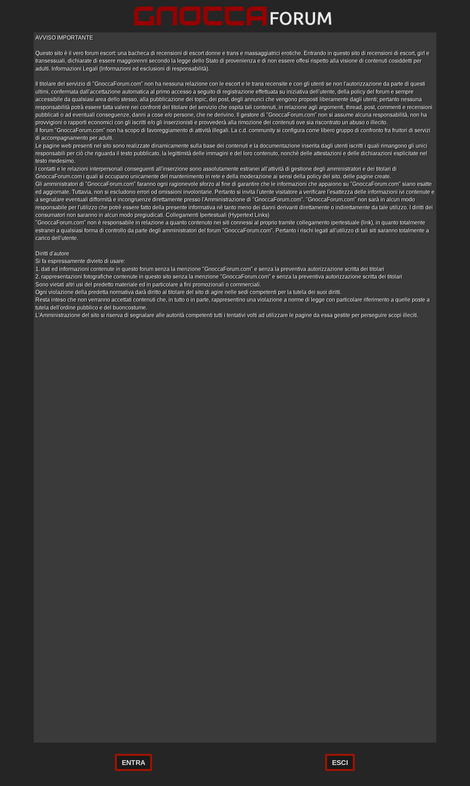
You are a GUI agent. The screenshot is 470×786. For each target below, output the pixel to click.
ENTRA (133, 762)
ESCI (340, 762)
